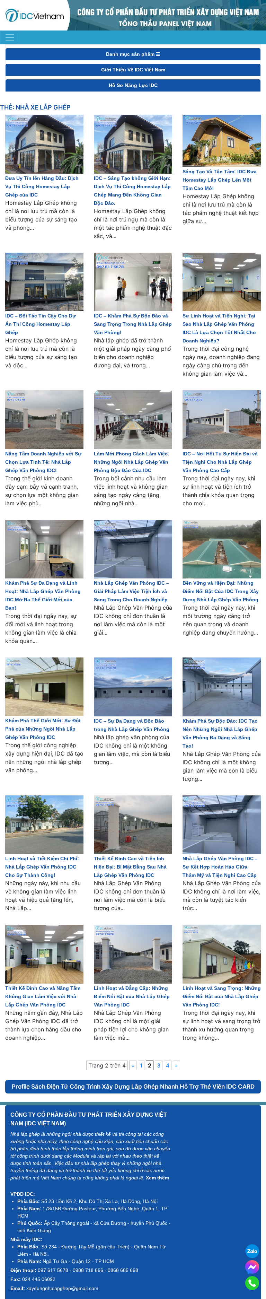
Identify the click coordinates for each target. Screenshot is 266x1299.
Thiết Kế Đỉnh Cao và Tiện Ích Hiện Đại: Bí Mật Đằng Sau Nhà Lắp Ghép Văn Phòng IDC (130, 867)
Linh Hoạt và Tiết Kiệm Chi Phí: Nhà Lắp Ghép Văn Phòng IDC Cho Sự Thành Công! (42, 867)
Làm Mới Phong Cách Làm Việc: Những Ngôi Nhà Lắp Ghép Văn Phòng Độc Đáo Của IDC (131, 462)
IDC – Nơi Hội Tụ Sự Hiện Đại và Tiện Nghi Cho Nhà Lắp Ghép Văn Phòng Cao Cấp (220, 462)
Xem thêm (157, 1177)
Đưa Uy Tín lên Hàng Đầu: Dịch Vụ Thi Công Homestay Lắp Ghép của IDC (42, 186)
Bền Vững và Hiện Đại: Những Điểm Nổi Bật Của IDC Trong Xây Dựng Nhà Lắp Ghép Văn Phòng (221, 591)
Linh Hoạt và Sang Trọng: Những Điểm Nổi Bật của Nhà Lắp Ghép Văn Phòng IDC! (222, 996)
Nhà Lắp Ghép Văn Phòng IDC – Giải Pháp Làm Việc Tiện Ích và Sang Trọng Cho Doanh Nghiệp (131, 591)
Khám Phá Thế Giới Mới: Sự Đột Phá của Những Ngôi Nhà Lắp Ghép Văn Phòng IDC (43, 729)
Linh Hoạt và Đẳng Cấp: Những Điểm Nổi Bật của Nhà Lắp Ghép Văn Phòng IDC (132, 996)
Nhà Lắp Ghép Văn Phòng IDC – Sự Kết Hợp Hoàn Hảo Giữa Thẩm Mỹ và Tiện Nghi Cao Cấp (220, 867)
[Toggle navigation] (9, 37)
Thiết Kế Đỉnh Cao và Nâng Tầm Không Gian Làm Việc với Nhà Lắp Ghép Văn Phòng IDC (42, 996)
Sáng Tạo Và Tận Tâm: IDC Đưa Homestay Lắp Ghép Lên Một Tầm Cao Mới (220, 180)
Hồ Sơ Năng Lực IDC (133, 85)
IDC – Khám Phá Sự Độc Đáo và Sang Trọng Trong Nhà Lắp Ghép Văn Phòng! (133, 324)
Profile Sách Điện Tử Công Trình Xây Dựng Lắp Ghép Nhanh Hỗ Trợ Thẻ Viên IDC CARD (133, 1086)
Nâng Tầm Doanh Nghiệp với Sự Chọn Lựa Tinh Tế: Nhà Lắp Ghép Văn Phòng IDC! (43, 462)
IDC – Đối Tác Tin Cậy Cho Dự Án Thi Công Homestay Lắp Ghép (40, 324)
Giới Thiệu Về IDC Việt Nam (133, 69)
